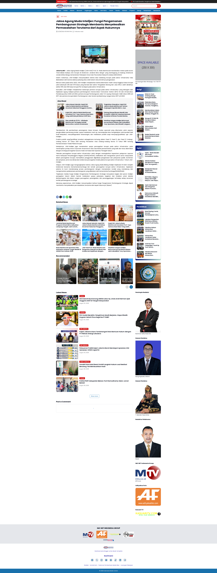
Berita (82, 6)
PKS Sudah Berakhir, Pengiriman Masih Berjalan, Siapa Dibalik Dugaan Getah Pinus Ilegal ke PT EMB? (124, 1)
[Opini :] (140, 155)
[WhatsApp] (67, 197)
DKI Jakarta (84, 329)
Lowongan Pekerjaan (127, 565)
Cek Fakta (103, 10)
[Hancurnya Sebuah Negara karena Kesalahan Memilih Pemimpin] (140, 195)
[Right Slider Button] (131, 287)
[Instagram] (101, 560)
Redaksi (86, 565)
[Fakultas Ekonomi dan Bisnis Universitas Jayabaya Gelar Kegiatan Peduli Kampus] (140, 254)
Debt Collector (85, 362)
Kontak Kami (93, 565)
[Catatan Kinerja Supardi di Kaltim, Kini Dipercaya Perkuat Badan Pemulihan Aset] (131, 271)
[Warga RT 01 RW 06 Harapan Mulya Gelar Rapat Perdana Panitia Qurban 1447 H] (140, 121)
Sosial (82, 378)
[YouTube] (106, 560)
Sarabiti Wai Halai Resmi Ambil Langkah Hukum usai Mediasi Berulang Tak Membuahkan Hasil (103, 365)
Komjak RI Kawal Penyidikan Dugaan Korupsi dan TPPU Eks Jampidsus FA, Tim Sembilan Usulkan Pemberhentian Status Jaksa (65, 280)
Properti (132, 10)
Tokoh (111, 10)
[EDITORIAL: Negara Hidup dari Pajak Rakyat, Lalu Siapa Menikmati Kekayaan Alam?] (140, 179)
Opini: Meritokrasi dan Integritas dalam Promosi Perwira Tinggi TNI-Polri (151, 186)
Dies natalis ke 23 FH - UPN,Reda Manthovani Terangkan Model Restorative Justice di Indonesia (77, 122)
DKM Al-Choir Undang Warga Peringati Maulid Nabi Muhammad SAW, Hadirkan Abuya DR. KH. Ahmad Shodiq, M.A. (152, 96)
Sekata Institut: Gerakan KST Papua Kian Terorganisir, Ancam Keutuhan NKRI (152, 162)
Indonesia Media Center (111, 571)
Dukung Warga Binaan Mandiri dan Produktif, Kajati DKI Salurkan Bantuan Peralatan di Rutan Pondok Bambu (117, 114)
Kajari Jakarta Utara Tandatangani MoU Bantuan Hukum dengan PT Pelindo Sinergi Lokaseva (105, 333)
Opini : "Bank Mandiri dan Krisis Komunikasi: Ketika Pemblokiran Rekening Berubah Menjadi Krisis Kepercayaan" (152, 154)
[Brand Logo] (88, 534)
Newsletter (156, 10)
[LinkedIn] (120, 560)
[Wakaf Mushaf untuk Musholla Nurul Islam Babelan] (140, 137)
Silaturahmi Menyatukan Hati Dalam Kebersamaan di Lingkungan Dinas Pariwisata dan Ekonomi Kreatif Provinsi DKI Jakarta (152, 128)
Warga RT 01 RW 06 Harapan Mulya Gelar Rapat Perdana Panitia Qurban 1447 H (151, 120)
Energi (139, 10)
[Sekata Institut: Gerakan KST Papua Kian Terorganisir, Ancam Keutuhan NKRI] (140, 163)
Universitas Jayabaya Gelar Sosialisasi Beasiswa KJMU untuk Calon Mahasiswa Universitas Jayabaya (152, 237)
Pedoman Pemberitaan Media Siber (108, 565)
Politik (65, 10)
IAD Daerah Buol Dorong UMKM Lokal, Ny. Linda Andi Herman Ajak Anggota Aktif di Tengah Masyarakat (104, 300)
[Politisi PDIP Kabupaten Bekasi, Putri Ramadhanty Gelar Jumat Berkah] (67, 384)
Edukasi (124, 10)
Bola (97, 6)
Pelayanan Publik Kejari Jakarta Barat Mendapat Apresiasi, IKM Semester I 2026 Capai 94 (104, 349)
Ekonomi (79, 10)
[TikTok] (115, 560)
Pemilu (118, 10)
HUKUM (82, 312)
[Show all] (159, 89)
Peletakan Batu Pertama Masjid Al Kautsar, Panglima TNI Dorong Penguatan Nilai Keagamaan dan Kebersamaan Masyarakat (151, 104)
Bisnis (90, 6)
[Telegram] (64, 197)
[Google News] (111, 560)
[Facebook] (57, 197)
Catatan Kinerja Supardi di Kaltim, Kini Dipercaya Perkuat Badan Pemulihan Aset (131, 280)
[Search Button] (159, 6)
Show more (94, 396)
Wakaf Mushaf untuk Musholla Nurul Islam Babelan (152, 136)
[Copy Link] (70, 197)
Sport (104, 6)
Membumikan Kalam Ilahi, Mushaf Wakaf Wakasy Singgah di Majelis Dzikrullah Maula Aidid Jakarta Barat (152, 112)
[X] (60, 197)
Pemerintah (147, 10)
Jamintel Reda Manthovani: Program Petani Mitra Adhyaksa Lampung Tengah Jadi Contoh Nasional (67, 225)
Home (76, 6)
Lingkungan (88, 10)
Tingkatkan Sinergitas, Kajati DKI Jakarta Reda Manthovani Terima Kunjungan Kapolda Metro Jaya (115, 106)
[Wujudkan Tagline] (109, 271)
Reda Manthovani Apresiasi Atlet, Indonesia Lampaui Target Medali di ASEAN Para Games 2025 (68, 249)
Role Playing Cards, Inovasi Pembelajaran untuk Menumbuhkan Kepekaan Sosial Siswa (152, 213)
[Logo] (108, 547)
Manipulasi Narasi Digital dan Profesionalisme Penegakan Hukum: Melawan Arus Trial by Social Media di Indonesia (151, 170)
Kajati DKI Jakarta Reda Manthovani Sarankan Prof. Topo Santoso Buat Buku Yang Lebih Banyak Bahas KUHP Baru (79, 114)
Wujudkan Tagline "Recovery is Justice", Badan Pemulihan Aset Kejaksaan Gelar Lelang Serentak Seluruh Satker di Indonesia (109, 280)
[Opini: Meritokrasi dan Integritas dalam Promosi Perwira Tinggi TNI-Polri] (140, 187)
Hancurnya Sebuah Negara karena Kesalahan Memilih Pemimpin (151, 195)
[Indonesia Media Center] (64, 6)
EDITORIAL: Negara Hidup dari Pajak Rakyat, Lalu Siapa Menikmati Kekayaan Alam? (151, 178)
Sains (96, 10)
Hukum (72, 10)
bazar (82, 296)
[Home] (58, 16)
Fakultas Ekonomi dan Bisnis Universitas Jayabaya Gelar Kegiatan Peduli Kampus (151, 253)
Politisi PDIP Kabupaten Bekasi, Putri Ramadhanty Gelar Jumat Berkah (104, 382)
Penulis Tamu (114, 6)
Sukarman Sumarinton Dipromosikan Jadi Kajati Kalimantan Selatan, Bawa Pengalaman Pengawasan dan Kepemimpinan (88, 280)
